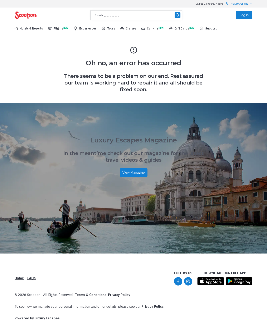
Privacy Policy (119, 295)
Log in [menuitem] (244, 15)
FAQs (31, 278)
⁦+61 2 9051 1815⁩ (239, 3)
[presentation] (136, 15)
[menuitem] (28, 28)
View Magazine (133, 172)
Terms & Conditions (90, 295)
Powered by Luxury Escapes (37, 318)
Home (19, 278)
